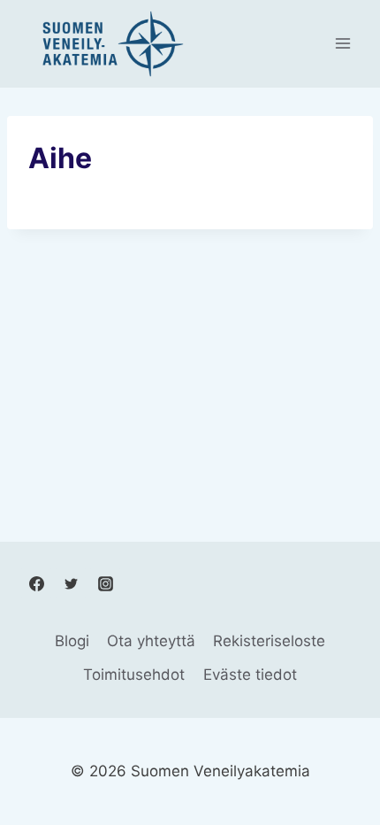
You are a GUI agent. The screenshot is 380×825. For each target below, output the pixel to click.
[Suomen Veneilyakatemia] (109, 44)
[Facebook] (36, 583)
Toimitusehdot (134, 674)
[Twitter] (71, 583)
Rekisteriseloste (269, 641)
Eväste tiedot (250, 674)
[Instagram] (105, 583)
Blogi (72, 641)
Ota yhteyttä (151, 641)
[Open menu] (342, 44)
